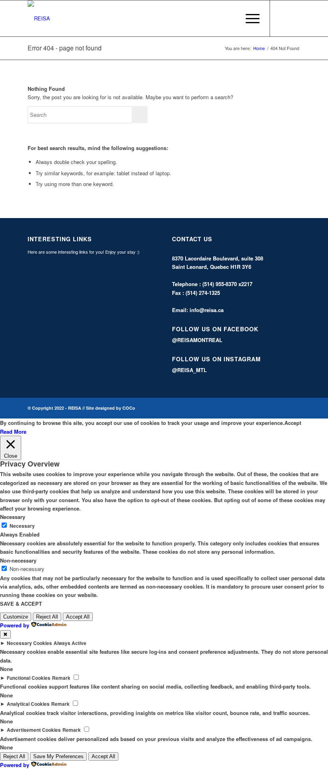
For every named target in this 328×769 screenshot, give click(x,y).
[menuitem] (230, 18)
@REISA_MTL (189, 370)
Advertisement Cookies (34, 730)
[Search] (230, 18)
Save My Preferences (58, 756)
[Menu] (249, 18)
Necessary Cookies (29, 643)
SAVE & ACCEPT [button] (21, 603)
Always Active (70, 643)
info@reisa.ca (207, 310)
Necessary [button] (12, 517)
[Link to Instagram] (294, 18)
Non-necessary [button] (18, 560)
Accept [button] (292, 423)
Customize (15, 617)
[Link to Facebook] (282, 18)
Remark (61, 678)
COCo (128, 408)
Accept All (78, 617)
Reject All (47, 617)
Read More (13, 431)
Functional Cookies (28, 678)
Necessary (22, 526)
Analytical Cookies (28, 704)
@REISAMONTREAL (197, 340)
